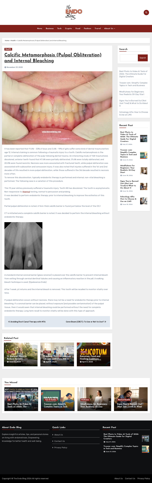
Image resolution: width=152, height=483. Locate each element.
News (39, 29)
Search (123, 49)
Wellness (85, 400)
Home (7, 40)
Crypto (68, 29)
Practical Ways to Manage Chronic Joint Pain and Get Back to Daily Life (57, 358)
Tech (59, 29)
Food (77, 29)
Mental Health (124, 400)
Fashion (87, 29)
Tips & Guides (50, 400)
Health (13, 40)
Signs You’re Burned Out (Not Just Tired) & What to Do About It (133, 103)
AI (9, 400)
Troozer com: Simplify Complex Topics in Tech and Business (55, 406)
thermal (26, 191)
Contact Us (60, 441)
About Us (109, 29)
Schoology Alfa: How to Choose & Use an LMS (128, 199)
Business (50, 29)
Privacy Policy (61, 447)
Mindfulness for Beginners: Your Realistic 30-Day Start (93, 406)
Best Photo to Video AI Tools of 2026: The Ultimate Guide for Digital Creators (133, 74)
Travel (98, 29)
